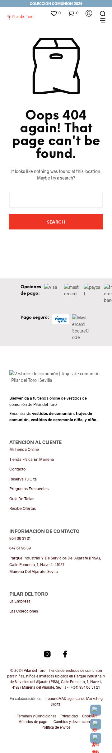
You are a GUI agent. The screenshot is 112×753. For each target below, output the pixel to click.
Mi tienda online (24, 449)
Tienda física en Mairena (31, 459)
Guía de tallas (21, 498)
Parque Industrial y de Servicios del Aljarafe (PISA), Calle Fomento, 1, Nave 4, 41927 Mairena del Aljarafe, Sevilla (55, 564)
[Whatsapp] (95, 724)
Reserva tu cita (23, 478)
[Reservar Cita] (95, 738)
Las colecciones (23, 610)
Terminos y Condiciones (36, 716)
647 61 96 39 (20, 547)
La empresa (19, 600)
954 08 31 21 (19, 538)
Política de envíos (56, 727)
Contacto (17, 468)
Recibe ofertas (22, 508)
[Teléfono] (95, 710)
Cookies (89, 716)
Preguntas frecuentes (29, 488)
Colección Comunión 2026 (56, 3)
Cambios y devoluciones (74, 721)
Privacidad (69, 716)
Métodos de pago (32, 721)
